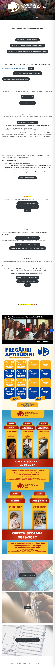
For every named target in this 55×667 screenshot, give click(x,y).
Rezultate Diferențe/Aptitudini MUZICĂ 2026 (16, 79)
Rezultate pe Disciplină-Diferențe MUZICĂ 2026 (27, 73)
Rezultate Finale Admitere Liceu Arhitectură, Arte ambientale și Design (27, 51)
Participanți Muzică (27, 97)
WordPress (19, 663)
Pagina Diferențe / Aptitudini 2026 (27, 122)
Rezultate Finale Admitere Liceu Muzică (27, 39)
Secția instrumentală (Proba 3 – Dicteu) (27, 238)
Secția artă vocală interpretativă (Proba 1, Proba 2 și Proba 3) (27, 248)
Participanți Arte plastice (27, 103)
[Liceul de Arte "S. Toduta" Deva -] (27, 7)
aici (30, 157)
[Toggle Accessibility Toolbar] (52, 330)
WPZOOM (41, 663)
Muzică (27, 210)
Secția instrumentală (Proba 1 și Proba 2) (27, 244)
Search (50, 17)
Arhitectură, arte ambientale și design (27, 207)
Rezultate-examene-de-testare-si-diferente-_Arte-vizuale (14, 68)
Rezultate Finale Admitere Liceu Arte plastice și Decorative (27, 45)
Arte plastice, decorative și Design (27, 203)
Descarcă (31, 68)
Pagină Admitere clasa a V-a (27, 177)
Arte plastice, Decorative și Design (27, 281)
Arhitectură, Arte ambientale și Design (27, 277)
